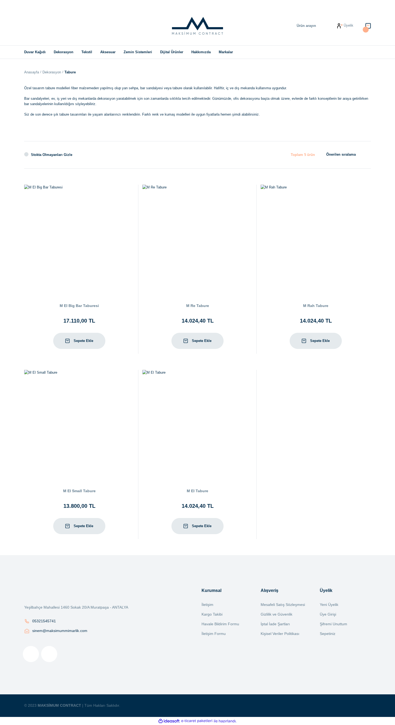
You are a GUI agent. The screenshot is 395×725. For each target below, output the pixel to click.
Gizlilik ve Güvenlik (276, 614)
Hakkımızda (201, 52)
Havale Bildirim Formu (220, 624)
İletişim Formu (214, 633)
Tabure (70, 72)
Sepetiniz (327, 633)
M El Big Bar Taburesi (79, 305)
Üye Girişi (328, 614)
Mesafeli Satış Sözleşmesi (283, 604)
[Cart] (368, 25)
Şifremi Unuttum (333, 624)
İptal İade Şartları (275, 624)
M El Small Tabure (79, 491)
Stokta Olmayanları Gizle (51, 155)
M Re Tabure (197, 305)
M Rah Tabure (315, 305)
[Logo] (197, 26)
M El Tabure (197, 491)
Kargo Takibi (212, 614)
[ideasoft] (169, 721)
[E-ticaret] (197, 721)
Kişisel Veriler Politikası (280, 633)
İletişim (207, 604)
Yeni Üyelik (329, 604)
